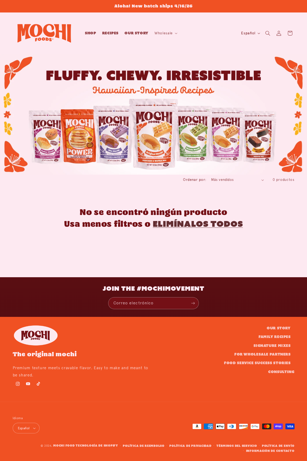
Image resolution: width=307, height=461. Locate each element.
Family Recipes (275, 336)
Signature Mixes (272, 345)
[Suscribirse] (193, 303)
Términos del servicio (236, 446)
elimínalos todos (198, 224)
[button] (166, 33)
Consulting (281, 371)
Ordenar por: (194, 180)
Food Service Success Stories (257, 363)
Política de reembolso (143, 446)
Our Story (279, 328)
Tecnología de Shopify (97, 445)
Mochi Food (64, 445)
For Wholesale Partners (262, 354)
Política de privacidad (190, 446)
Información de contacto (270, 451)
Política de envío (278, 446)
